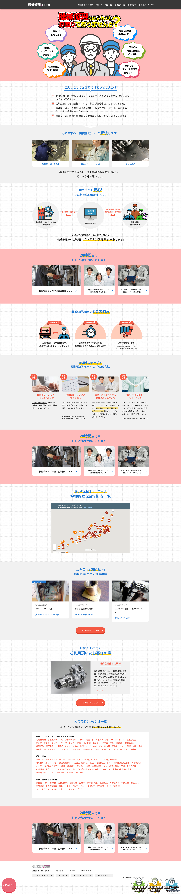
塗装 (88, 766)
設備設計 (71, 759)
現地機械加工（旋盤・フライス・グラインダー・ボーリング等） (109, 749)
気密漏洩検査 (64, 762)
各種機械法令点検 (43, 769)
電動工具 (51, 749)
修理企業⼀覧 (120, 4)
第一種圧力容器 (129, 739)
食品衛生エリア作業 (75, 772)
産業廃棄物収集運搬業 (121, 769)
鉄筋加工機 (41, 749)
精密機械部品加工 (121, 762)
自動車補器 (129, 742)
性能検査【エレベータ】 (46, 762)
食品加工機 (75, 749)
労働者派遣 (136, 762)
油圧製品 (59, 746)
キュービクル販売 (87, 786)
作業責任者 (41, 772)
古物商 (39, 766)
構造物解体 (114, 766)
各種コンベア (85, 746)
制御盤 (39, 782)
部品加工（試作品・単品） (83, 762)
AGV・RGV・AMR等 (101, 746)
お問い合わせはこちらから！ (90, 260)
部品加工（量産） (104, 762)
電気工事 (40, 759)
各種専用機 (52, 739)
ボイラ (118, 739)
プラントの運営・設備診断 (64, 769)
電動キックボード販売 (68, 786)
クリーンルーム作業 (56, 772)
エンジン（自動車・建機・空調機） (108, 742)
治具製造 (104, 782)
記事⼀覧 (108, 4)
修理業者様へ (133, 4)
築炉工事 (109, 739)
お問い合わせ (8, 885)
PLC (45, 782)
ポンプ (39, 742)
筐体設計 (80, 766)
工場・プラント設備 (67, 739)
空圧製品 (49, 746)
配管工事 (90, 739)
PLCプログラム (71, 746)
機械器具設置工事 (51, 766)
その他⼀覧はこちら (90, 630)
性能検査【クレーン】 (111, 759)
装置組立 (71, 766)
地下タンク (69, 742)
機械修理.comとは (85, 4)
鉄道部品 (40, 746)
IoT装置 (87, 742)
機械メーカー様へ (148, 4)
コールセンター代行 (73, 789)
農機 (140, 746)
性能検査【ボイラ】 (91, 759)
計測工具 (135, 782)
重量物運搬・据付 (99, 766)
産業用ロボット (118, 746)
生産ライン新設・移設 (88, 782)
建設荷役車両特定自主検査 (89, 769)
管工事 (62, 759)
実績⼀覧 (99, 4)
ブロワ (47, 742)
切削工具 (125, 782)
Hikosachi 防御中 (175, 891)
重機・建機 (132, 746)
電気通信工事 (51, 759)
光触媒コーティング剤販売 (108, 786)
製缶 (78, 759)
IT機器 (79, 742)
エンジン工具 (63, 749)
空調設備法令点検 (128, 766)
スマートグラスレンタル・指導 (49, 789)
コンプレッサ (57, 742)
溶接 (63, 766)
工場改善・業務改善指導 (46, 786)
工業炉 (81, 739)
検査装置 (73, 782)
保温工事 (99, 739)
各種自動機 (41, 739)
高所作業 (106, 769)
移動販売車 (114, 782)
